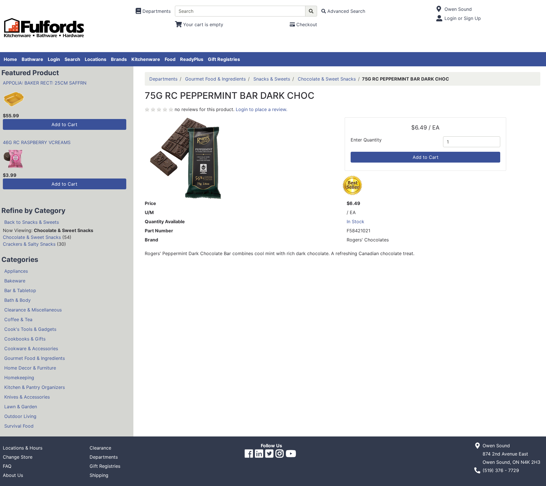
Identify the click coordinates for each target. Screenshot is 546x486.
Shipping (99, 475)
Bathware (32, 59)
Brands (119, 59)
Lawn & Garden (20, 406)
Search (72, 59)
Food (170, 59)
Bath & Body (17, 300)
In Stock (355, 221)
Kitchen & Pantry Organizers (34, 387)
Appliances (16, 271)
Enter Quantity (366, 140)
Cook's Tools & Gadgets (30, 329)
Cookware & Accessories (31, 348)
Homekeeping (19, 377)
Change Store (17, 457)
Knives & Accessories (27, 397)
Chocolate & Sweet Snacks (32, 237)
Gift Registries (224, 59)
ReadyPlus (191, 59)
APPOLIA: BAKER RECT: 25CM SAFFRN (44, 83)
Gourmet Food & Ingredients (34, 358)
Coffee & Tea (18, 319)
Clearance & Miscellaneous (33, 310)
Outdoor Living (20, 416)
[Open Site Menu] (439, 9)
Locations (95, 59)
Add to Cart (64, 124)
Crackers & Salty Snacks (29, 244)
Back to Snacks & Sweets (31, 222)
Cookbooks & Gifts (25, 339)
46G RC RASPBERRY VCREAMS (37, 142)
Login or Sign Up (462, 18)
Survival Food (19, 426)
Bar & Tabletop (20, 290)
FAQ (7, 466)
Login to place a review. (261, 109)
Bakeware (14, 281)
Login (54, 59)
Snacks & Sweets (271, 79)
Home (10, 59)
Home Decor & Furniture (30, 368)
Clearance (100, 448)
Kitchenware (145, 59)
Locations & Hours (22, 448)
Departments (163, 79)
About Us (13, 475)
